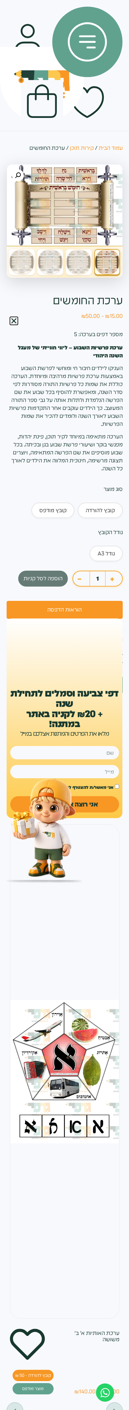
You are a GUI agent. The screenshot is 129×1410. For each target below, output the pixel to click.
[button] (14, 321)
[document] (64, 705)
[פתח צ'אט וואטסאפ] (105, 1392)
